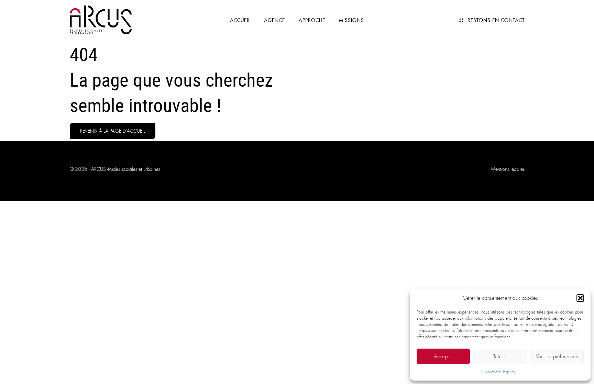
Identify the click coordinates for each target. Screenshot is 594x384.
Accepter (443, 356)
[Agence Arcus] (101, 19)
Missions (351, 20)
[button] (580, 298)
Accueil (240, 20)
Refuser (500, 356)
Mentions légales (500, 372)
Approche (312, 20)
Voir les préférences (557, 356)
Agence (274, 20)
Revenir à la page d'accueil (112, 131)
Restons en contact (496, 20)
